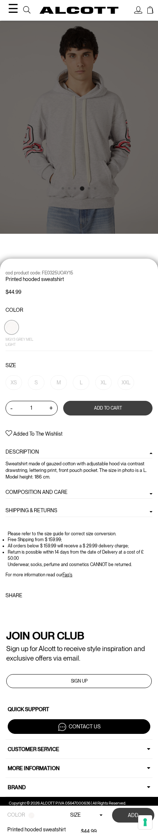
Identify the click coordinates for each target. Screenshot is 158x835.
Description (22, 452)
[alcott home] (79, 10)
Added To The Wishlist (37, 434)
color (14, 310)
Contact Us (85, 726)
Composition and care (37, 492)
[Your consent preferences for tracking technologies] (145, 822)
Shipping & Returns (31, 510)
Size (11, 365)
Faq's (67, 574)
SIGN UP (79, 681)
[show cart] (150, 11)
